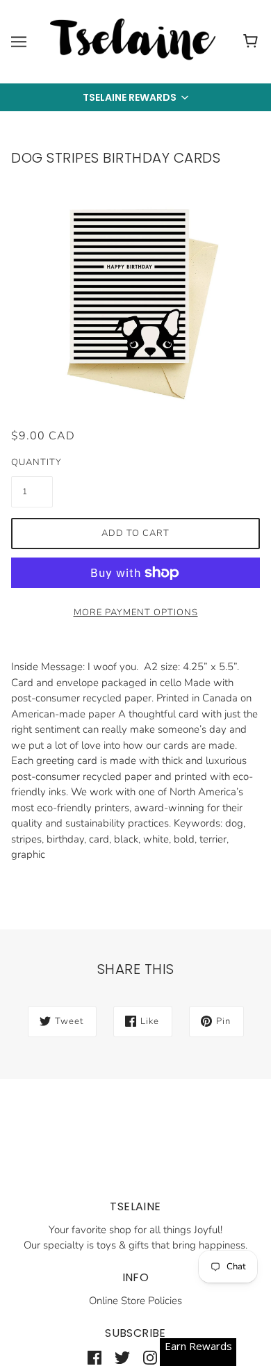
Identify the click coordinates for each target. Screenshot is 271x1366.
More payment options (136, 612)
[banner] (132, 41)
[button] (135, 97)
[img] (94, 1357)
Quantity (32, 462)
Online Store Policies (135, 1301)
